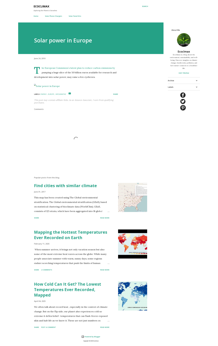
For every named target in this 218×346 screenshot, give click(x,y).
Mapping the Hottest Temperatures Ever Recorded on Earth (70, 234)
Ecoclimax (41, 6)
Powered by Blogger (92, 337)
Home (36, 16)
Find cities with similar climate (65, 185)
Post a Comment (48, 327)
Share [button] (115, 94)
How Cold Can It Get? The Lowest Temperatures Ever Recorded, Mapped (67, 289)
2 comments (46, 270)
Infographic (61, 94)
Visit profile (184, 73)
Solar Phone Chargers (53, 16)
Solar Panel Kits (75, 16)
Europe (51, 94)
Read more (104, 218)
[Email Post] (69, 94)
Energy (43, 94)
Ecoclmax (184, 51)
